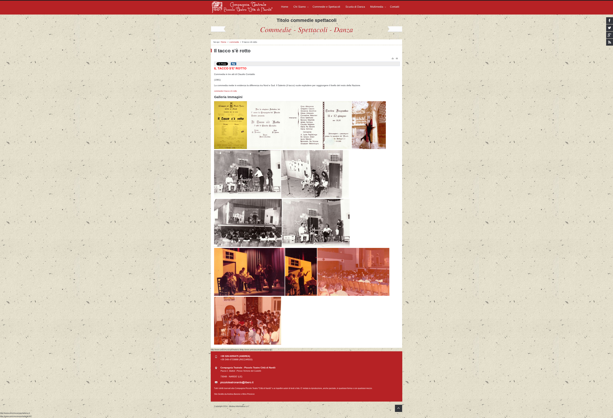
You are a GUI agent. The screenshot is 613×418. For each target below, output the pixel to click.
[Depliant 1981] (299, 148)
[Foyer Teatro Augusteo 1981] (247, 344)
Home (223, 42)
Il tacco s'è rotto (230, 91)
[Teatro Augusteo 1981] (247, 197)
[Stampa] (393, 58)
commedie (234, 42)
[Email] (397, 58)
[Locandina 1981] (230, 148)
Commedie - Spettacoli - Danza (306, 29)
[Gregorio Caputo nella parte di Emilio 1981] (369, 148)
